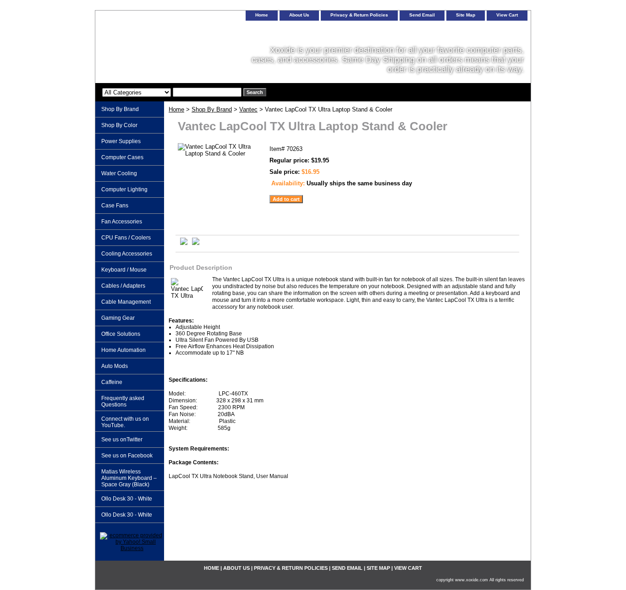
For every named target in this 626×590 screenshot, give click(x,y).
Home (176, 109)
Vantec (248, 109)
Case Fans (114, 205)
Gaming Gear (118, 318)
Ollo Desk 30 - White (126, 498)
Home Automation (123, 350)
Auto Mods (114, 366)
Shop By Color (119, 125)
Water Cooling (119, 173)
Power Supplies (121, 141)
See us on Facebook (127, 455)
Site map (465, 14)
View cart (507, 14)
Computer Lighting (124, 189)
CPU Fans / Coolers (126, 237)
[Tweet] (183, 242)
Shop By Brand (212, 109)
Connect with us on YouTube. (125, 422)
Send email (422, 14)
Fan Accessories (121, 221)
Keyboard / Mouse (124, 270)
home (261, 14)
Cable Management (126, 302)
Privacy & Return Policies (359, 14)
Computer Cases (122, 157)
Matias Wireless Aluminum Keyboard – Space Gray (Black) (129, 478)
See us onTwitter (122, 439)
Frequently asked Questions (122, 401)
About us (299, 14)
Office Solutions (120, 334)
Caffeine (111, 382)
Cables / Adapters (123, 286)
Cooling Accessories (126, 253)
